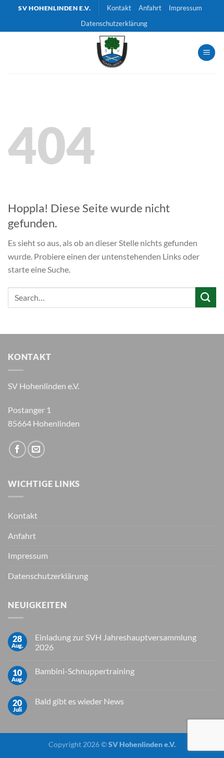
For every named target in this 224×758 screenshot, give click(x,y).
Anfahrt (150, 8)
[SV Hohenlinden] (112, 52)
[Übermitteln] (205, 297)
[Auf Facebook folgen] (17, 449)
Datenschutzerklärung (114, 23)
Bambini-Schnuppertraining (84, 671)
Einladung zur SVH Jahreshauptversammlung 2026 (115, 642)
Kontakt (119, 8)
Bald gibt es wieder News (79, 701)
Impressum (185, 8)
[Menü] (206, 52)
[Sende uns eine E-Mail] (36, 449)
